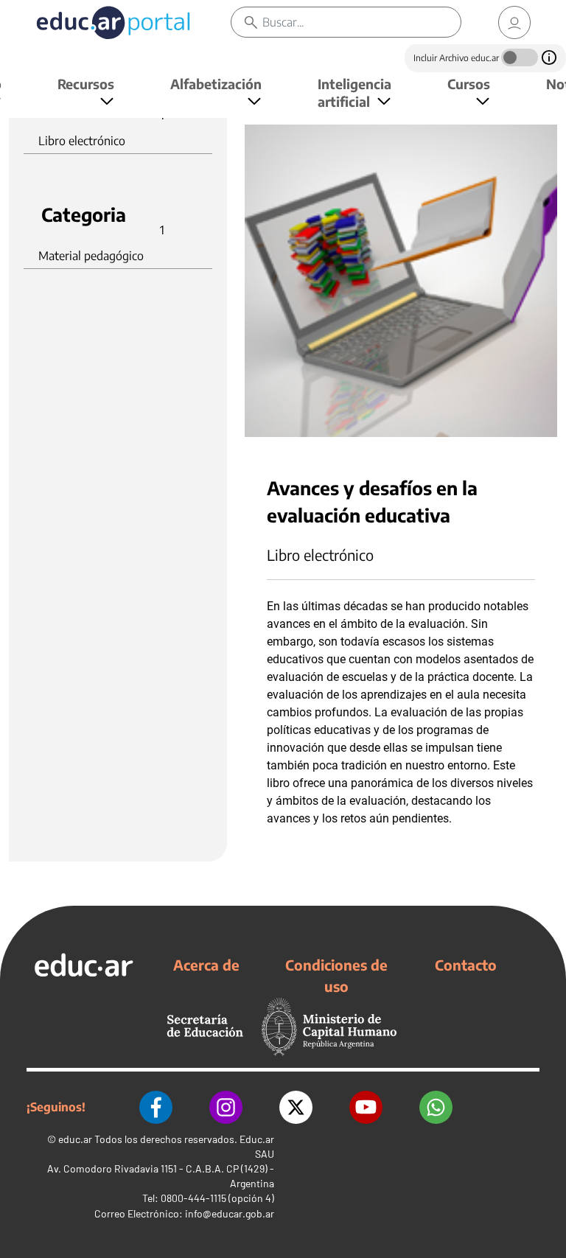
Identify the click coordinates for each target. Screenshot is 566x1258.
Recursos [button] (85, 83)
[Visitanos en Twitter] (296, 1107)
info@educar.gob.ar (229, 1213)
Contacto (466, 965)
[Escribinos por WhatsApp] (436, 1107)
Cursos (468, 83)
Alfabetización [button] (216, 83)
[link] (514, 22)
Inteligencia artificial (354, 92)
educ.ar (75, 1139)
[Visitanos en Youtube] (366, 1107)
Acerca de (206, 965)
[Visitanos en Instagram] (226, 1107)
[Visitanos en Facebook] (156, 1107)
